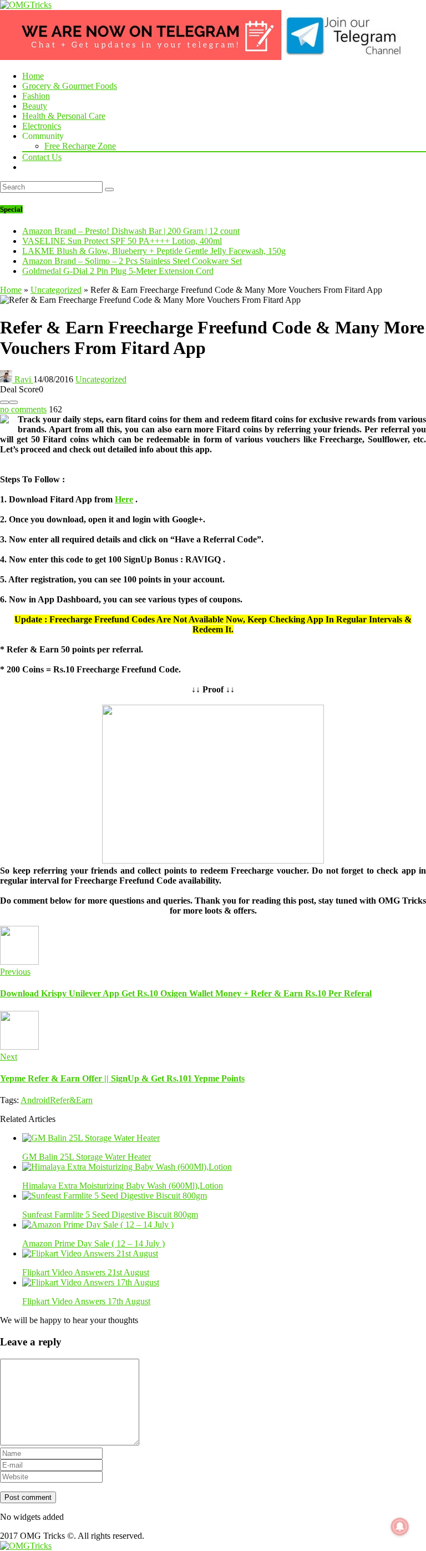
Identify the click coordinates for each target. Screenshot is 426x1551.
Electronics (41, 126)
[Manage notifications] (400, 1526)
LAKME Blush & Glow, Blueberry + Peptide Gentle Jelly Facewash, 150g (154, 251)
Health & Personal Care (63, 116)
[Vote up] (13, 402)
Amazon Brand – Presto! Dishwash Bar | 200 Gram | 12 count (131, 231)
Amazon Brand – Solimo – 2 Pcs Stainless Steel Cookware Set (132, 261)
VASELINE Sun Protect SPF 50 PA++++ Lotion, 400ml (122, 241)
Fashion (36, 96)
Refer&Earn (71, 1100)
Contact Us (42, 157)
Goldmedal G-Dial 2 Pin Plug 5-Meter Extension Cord (118, 271)
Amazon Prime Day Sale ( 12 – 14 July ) (93, 1243)
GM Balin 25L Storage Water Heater (86, 1156)
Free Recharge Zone (80, 146)
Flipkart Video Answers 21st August (85, 1272)
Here (124, 499)
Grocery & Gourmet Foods (69, 86)
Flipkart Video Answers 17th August (86, 1301)
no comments (23, 409)
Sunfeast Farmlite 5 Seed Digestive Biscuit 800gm (110, 1214)
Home (33, 76)
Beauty (34, 106)
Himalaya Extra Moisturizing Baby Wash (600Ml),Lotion (122, 1185)
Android (35, 1100)
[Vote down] (4, 402)
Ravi (22, 379)
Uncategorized (56, 290)
